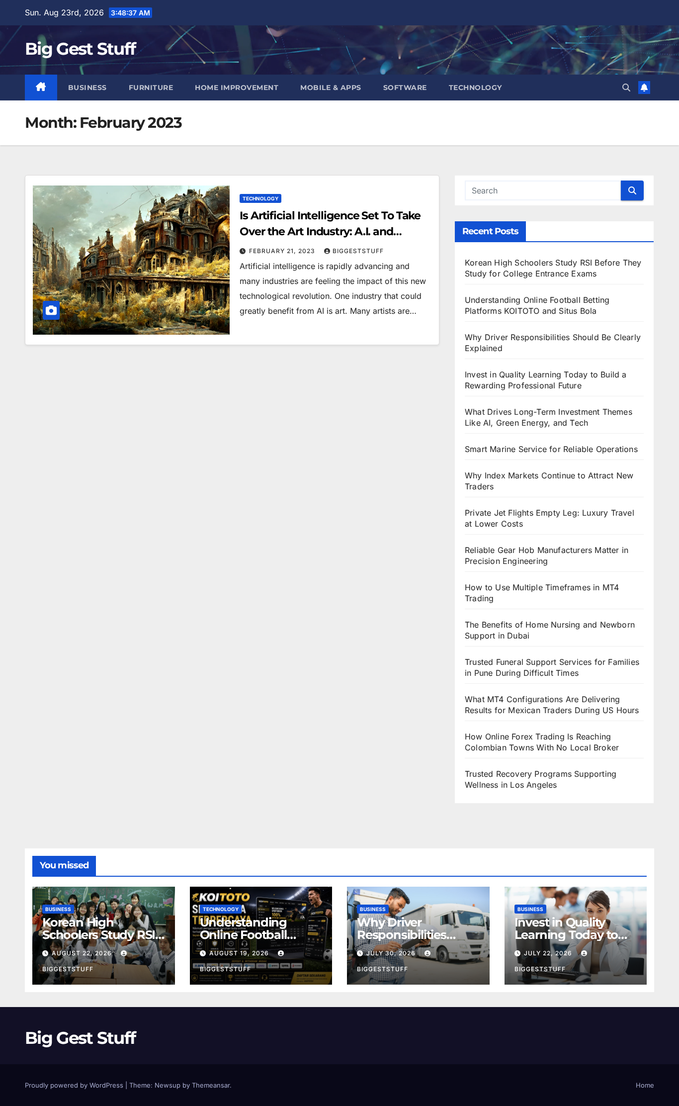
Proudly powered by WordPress (75, 1085)
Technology (475, 87)
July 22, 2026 (549, 953)
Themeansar (211, 1085)
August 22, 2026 (83, 953)
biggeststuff (358, 251)
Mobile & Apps (330, 87)
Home (645, 1085)
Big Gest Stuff (80, 48)
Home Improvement (236, 87)
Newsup (167, 1085)
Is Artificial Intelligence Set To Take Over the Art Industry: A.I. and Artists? (330, 231)
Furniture (151, 87)
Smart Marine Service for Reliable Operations (551, 449)
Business (87, 87)
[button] (626, 87)
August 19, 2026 (240, 953)
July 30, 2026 (392, 953)
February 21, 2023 (283, 251)
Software (405, 87)
